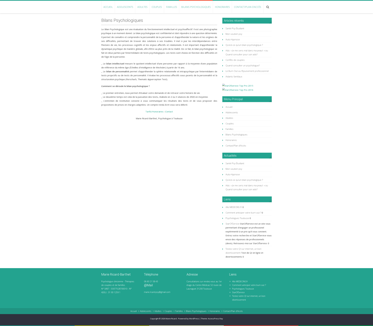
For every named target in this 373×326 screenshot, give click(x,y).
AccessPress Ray (215, 318)
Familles (171, 7)
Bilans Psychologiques (196, 7)
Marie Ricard (171, 318)
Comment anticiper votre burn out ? (243, 212)
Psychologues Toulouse (237, 218)
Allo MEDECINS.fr (234, 207)
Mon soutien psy (234, 33)
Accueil (108, 7)
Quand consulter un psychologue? (243, 65)
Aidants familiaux (234, 76)
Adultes (142, 7)
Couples (157, 7)
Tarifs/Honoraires (154, 111)
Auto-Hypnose (233, 39)
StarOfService (232, 223)
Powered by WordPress (188, 318)
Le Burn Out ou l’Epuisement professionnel (247, 71)
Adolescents (125, 7)
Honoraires (222, 7)
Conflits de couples (235, 59)
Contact (169, 111)
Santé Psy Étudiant (235, 28)
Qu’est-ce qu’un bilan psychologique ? (244, 44)
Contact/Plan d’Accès (247, 7)
